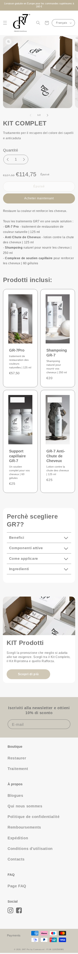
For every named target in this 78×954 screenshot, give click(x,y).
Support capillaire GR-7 (17, 456)
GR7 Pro (26, 949)
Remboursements (24, 827)
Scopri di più (28, 674)
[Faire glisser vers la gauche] (30, 115)
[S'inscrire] (65, 724)
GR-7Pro (16, 350)
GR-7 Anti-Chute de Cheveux (55, 456)
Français (61, 22)
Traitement (18, 769)
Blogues (15, 795)
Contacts (16, 859)
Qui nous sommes (25, 806)
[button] (5, 23)
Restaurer (17, 758)
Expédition (18, 838)
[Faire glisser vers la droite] (47, 115)
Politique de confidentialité (34, 817)
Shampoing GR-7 (56, 352)
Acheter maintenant (39, 198)
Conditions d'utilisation (30, 849)
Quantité (10, 150)
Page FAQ (17, 886)
